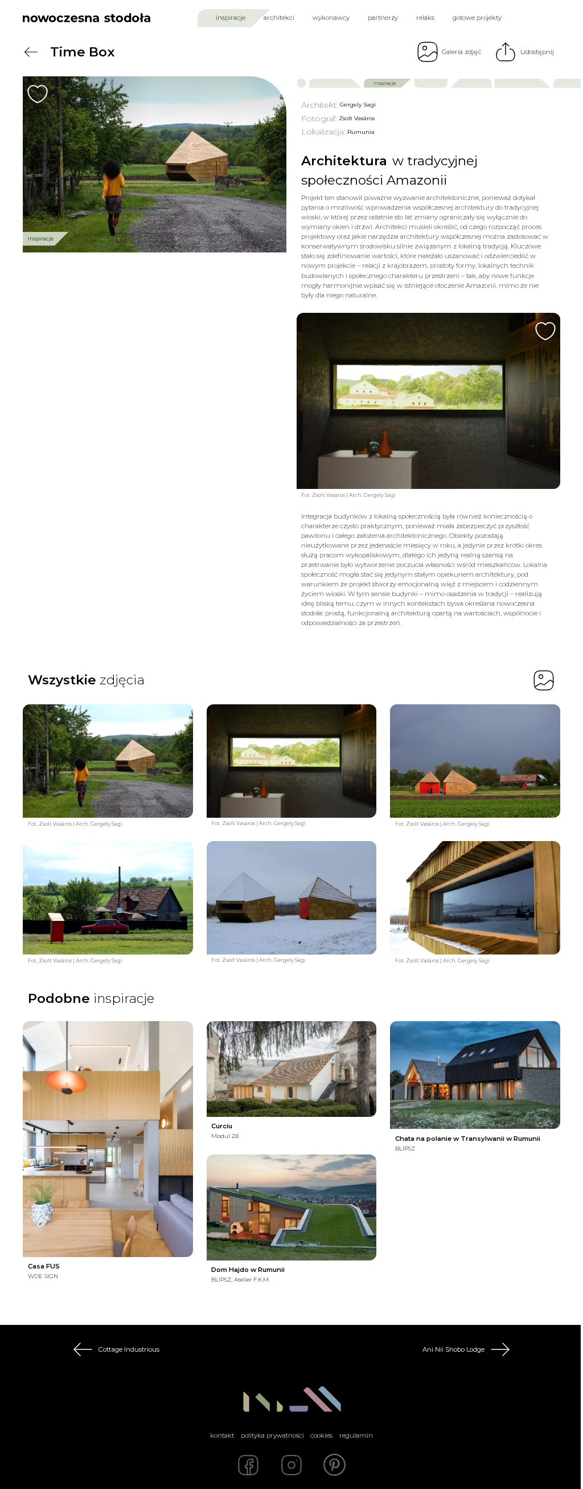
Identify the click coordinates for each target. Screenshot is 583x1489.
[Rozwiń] (275, 1279)
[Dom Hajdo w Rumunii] (292, 1207)
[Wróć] (31, 52)
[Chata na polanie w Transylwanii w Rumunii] (475, 1075)
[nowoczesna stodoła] (86, 17)
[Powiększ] (154, 164)
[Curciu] (292, 1069)
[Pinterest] (334, 1465)
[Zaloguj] (552, 18)
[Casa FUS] (108, 1139)
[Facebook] (248, 1465)
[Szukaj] (532, 18)
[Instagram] (291, 1465)
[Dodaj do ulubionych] (37, 94)
